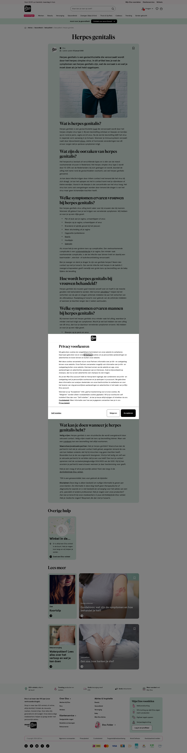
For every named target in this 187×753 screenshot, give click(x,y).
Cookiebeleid (64, 400)
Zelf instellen (56, 413)
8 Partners (88, 355)
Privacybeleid (64, 403)
